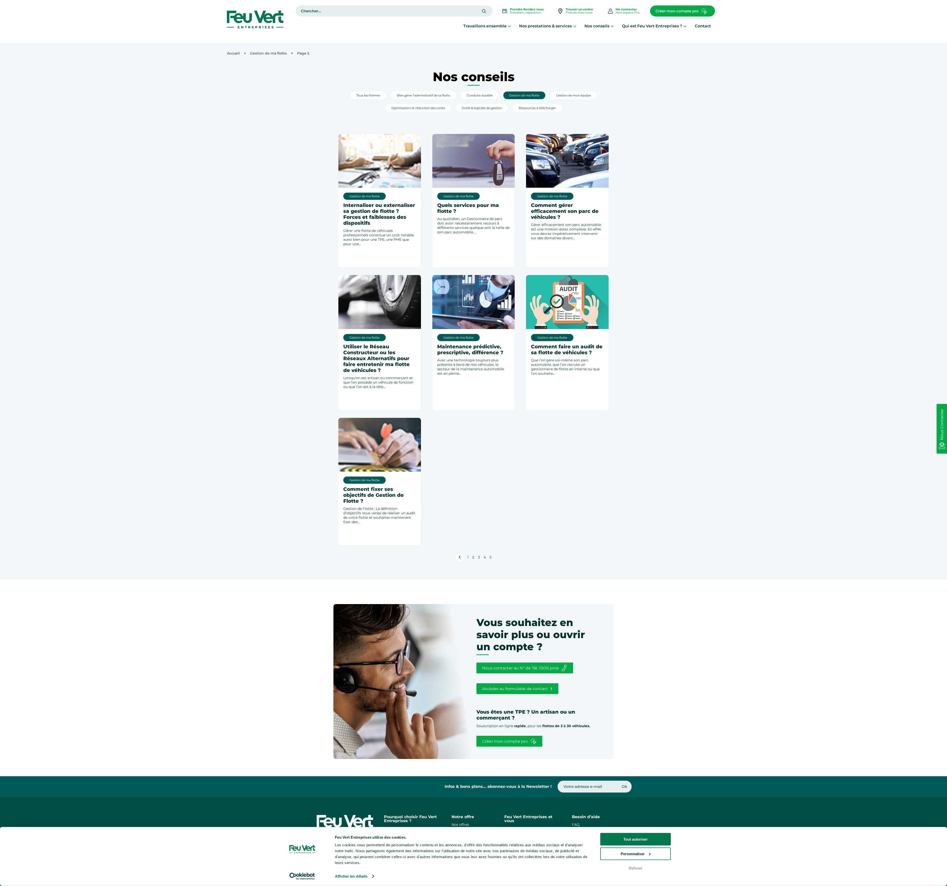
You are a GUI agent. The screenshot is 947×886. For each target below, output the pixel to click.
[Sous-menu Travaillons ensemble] (509, 26)
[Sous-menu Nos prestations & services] (575, 26)
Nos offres (460, 824)
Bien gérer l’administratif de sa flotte (423, 95)
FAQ (576, 824)
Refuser (635, 868)
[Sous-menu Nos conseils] (612, 26)
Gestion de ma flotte (268, 53)
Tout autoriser (635, 839)
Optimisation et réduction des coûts (418, 108)
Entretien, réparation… (527, 10)
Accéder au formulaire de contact (515, 688)
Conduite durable (479, 95)
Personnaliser (633, 853)
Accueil (233, 53)
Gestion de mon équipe (573, 95)
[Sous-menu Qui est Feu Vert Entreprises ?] (685, 26)
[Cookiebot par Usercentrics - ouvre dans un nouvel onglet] (302, 876)
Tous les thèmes (368, 95)
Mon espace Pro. (628, 10)
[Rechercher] (484, 11)
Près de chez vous (579, 10)
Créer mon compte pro (677, 11)
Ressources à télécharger (537, 108)
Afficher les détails (351, 876)
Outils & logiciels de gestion (482, 108)
